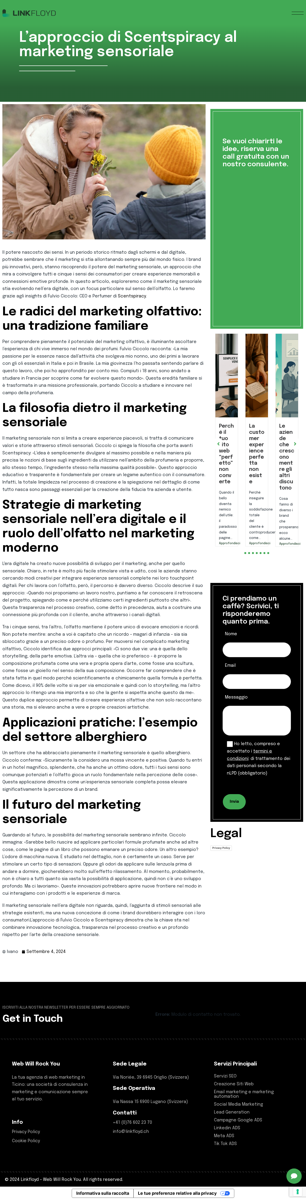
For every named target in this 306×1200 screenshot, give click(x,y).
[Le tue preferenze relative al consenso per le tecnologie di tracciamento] (297, 1191)
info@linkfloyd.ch (131, 1132)
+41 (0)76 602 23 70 (132, 1122)
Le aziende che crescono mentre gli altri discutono (256, 457)
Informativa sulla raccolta (102, 1193)
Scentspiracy (132, 296)
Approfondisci (226, 543)
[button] (245, 565)
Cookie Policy (26, 1141)
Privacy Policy (221, 859)
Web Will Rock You (62, 1180)
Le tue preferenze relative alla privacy (177, 1193)
